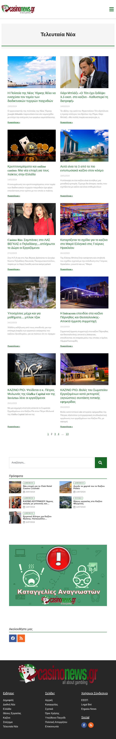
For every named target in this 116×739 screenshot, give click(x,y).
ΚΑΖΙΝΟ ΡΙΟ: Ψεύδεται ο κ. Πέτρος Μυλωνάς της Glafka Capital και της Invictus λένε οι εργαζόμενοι (31, 394)
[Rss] (21, 638)
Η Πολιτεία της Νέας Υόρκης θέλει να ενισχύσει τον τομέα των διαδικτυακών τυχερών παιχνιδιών (32, 97)
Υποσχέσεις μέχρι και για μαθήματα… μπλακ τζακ (24, 315)
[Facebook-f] (84, 725)
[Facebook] (13, 638)
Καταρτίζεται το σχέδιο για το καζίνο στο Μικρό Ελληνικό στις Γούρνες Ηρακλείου (84, 244)
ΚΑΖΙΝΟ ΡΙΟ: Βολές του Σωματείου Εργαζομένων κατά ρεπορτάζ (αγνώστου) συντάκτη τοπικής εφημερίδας (84, 396)
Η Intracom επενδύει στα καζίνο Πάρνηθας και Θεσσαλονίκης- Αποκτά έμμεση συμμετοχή (81, 317)
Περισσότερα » (14, 122)
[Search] (101, 462)
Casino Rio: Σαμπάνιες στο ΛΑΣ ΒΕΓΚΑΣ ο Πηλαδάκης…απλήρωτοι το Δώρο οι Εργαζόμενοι (31, 244)
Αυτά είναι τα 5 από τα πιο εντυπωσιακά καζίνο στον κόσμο (81, 168)
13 (67, 434)
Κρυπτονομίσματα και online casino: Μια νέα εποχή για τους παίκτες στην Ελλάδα (28, 170)
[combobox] (51, 462)
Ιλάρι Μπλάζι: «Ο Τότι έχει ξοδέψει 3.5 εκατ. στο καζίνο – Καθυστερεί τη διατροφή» (84, 97)
